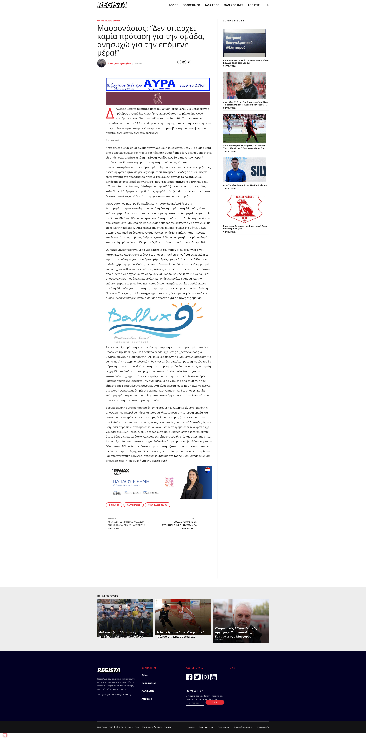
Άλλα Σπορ (211, 5)
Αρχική (191, 727)
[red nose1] (158, 104)
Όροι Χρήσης (224, 727)
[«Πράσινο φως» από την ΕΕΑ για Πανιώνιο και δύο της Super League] (244, 43)
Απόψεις (254, 5)
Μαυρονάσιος (133, 505)
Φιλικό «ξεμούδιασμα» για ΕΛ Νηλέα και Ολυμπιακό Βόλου (121, 634)
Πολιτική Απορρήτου (243, 727)
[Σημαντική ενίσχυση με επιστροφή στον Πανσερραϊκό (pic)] (244, 209)
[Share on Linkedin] (189, 62)
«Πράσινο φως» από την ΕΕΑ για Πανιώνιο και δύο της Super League (245, 61)
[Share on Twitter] (184, 62)
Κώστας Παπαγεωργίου (119, 63)
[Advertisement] (154, 558)
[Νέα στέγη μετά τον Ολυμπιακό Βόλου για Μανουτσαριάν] (182, 617)
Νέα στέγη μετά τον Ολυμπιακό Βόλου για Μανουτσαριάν (180, 634)
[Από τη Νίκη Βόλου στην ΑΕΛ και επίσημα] (244, 169)
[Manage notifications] (5, 735)
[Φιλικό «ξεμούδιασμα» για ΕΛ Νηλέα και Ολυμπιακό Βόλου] (124, 618)
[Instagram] (205, 677)
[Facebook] (189, 677)
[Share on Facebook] (179, 62)
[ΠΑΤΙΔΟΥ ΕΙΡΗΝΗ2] (159, 498)
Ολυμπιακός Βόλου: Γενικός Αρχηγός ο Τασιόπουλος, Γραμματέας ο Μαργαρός (236, 632)
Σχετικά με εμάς (206, 727)
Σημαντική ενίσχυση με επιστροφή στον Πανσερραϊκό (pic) (245, 227)
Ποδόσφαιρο (191, 5)
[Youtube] (213, 677)
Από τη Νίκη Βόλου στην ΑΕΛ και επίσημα (245, 185)
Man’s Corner (233, 5)
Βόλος (173, 5)
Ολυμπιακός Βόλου (108, 20)
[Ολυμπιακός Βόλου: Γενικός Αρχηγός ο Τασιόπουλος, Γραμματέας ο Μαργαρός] (240, 621)
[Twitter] (197, 677)
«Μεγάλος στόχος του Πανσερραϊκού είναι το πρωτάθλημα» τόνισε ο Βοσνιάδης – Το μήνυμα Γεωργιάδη (246, 103)
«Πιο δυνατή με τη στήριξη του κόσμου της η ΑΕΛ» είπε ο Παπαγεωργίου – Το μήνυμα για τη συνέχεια (244, 147)
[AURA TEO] (158, 89)
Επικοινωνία (263, 727)
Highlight (114, 505)
